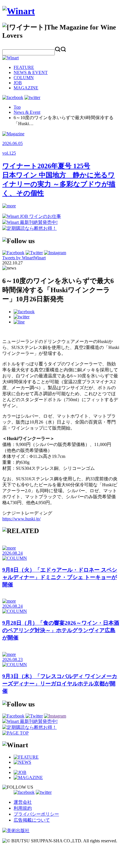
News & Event (27, 112)
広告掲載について (32, 820)
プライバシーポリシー (36, 814)
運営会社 (23, 802)
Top (17, 107)
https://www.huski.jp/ (21, 518)
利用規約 (23, 808)
